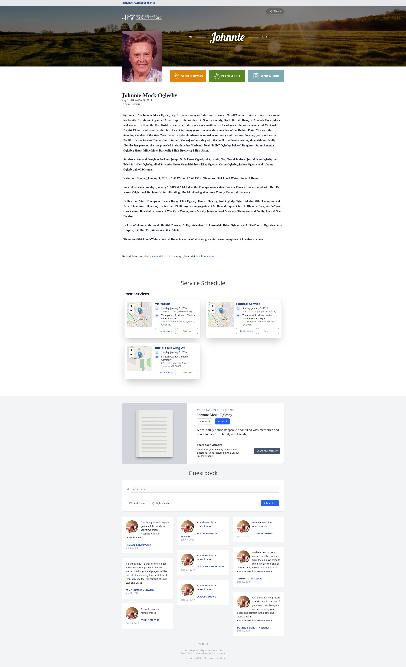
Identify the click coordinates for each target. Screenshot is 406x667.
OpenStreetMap (206, 658)
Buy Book (222, 421)
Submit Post (270, 503)
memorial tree (160, 256)
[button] (140, 311)
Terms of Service (211, 653)
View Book (205, 421)
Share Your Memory (267, 450)
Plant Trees (187, 331)
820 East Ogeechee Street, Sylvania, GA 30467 (175, 364)
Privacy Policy (194, 653)
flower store (207, 256)
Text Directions (165, 331)
